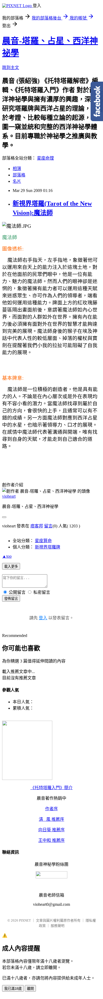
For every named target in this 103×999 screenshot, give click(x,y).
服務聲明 (57, 926)
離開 (30, 989)
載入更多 (11, 566)
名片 (17, 181)
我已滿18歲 (13, 989)
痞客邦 (36, 526)
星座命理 (45, 158)
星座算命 (43, 540)
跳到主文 (10, 67)
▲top (7, 556)
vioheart (9, 496)
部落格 (19, 175)
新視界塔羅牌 (47, 547)
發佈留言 (11, 599)
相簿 (17, 168)
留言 (48, 526)
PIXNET (25, 920)
